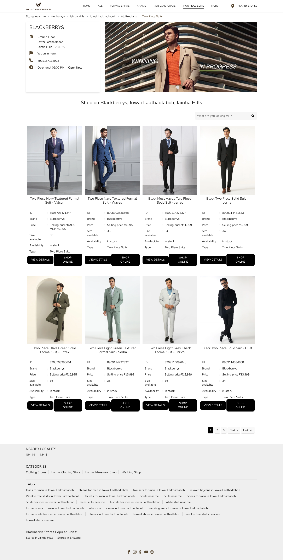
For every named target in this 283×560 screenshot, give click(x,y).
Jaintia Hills (77, 16)
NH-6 (43, 455)
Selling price (58, 225)
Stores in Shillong (69, 537)
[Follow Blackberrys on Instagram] (136, 552)
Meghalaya (58, 16)
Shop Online (68, 260)
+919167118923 (48, 61)
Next (232, 430)
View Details (40, 260)
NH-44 (30, 455)
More (214, 5)
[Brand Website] (153, 552)
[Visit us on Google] (141, 552)
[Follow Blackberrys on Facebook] (130, 552)
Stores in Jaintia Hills (39, 537)
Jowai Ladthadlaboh (103, 16)
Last (245, 430)
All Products (129, 16)
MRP (53, 229)
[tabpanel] (181, 57)
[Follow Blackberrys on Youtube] (147, 552)
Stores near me (36, 16)
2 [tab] (184, 87)
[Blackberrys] (38, 6)
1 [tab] (177, 87)
